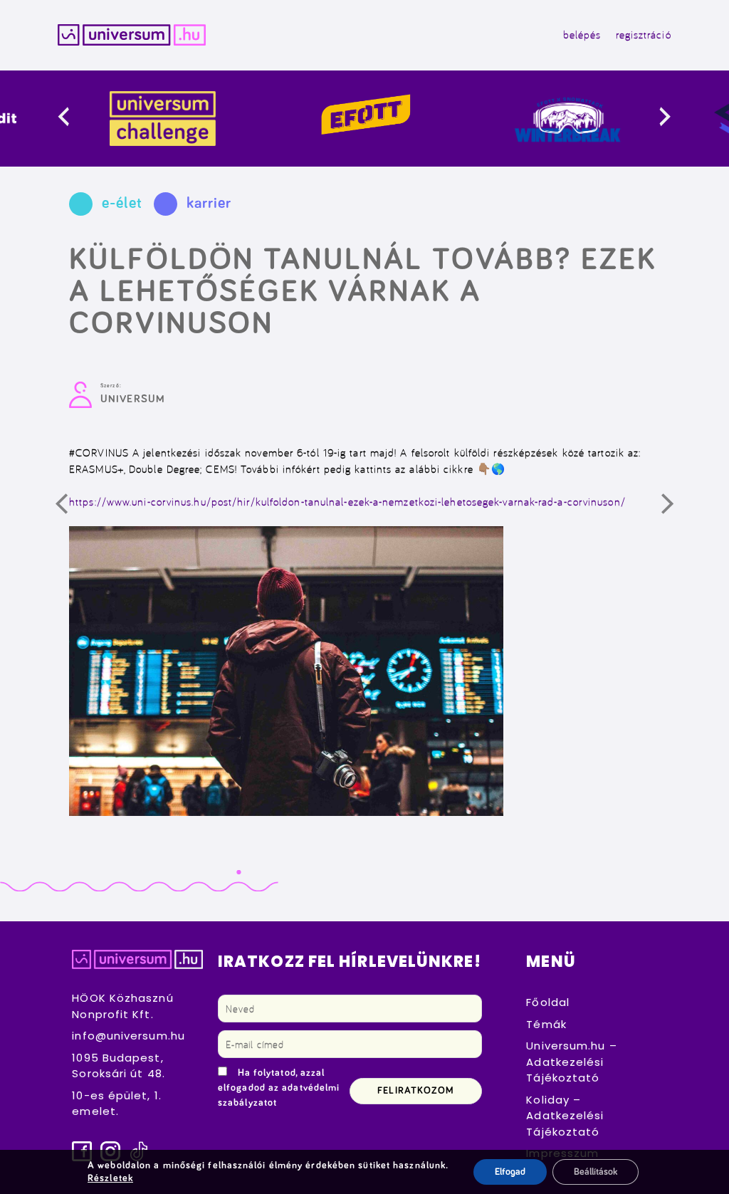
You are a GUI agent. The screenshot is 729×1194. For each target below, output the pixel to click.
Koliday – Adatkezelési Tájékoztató (565, 1115)
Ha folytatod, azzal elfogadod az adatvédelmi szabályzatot (279, 1088)
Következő (677, 509)
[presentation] (75, 118)
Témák (546, 1024)
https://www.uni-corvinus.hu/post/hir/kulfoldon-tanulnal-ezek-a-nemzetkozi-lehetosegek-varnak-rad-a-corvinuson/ (347, 501)
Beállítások (595, 1172)
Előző (71, 509)
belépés (582, 34)
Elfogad (510, 1172)
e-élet (122, 203)
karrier (209, 203)
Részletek (110, 1178)
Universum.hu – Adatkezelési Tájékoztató (571, 1061)
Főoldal (548, 1002)
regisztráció (643, 34)
